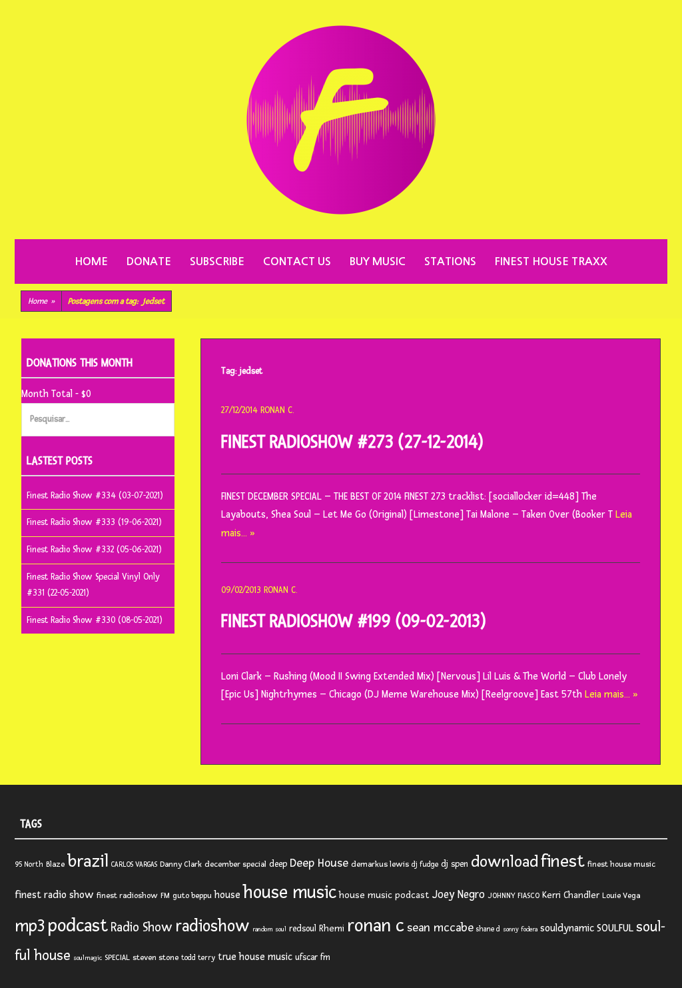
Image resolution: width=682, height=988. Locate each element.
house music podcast (384, 895)
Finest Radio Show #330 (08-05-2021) (95, 620)
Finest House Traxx (551, 261)
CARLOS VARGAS (134, 864)
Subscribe (217, 261)
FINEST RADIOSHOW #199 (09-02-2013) (353, 621)
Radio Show (141, 927)
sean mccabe (440, 927)
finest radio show (54, 895)
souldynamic (567, 928)
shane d (488, 929)
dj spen (454, 864)
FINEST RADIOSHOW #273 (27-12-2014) (352, 442)
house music (289, 892)
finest (563, 861)
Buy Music (378, 261)
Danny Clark (181, 864)
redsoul (302, 928)
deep (278, 864)
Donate (149, 261)
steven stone (155, 958)
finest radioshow (127, 896)
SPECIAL (117, 958)
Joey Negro (458, 894)
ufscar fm (312, 957)
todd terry (198, 957)
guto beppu (192, 896)
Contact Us (297, 261)
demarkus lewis (380, 864)
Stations (450, 261)
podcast (78, 926)
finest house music (621, 864)
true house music (255, 957)
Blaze (55, 864)
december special (235, 864)
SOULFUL (615, 928)
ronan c (375, 926)
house (227, 895)
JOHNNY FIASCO (513, 896)
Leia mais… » (611, 694)
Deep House (319, 863)
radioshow (212, 926)
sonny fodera (520, 929)
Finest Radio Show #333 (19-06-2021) (94, 522)
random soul (269, 929)
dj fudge (425, 864)
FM (165, 896)
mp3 (30, 926)
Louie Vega (621, 896)
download (504, 861)
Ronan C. (277, 410)
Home (91, 261)
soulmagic (87, 958)
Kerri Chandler (570, 895)
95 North (29, 864)
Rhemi (331, 928)
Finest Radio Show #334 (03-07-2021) (95, 495)
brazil (88, 861)
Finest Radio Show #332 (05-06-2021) (94, 549)
